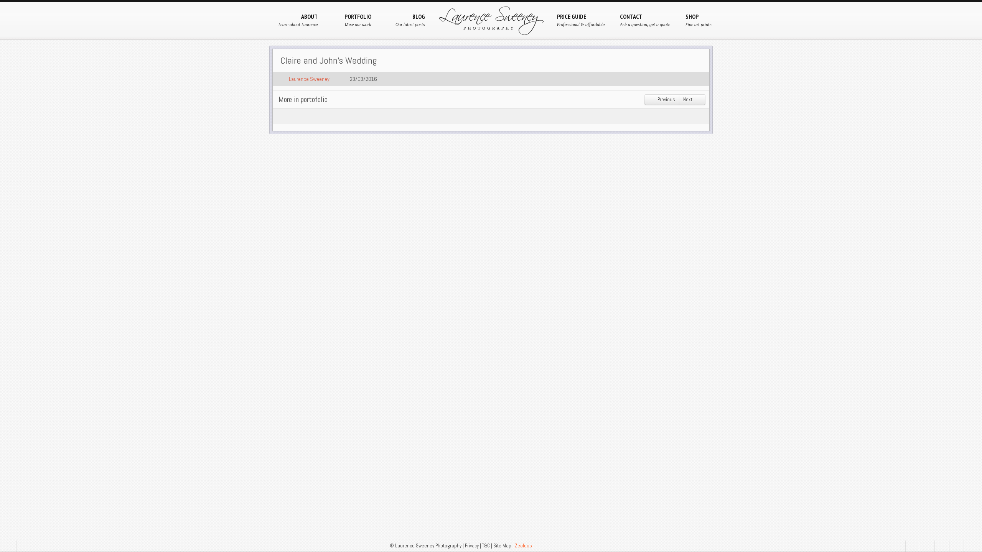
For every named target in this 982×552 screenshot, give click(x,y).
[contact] (9, 546)
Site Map (502, 545)
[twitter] (927, 546)
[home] (24, 546)
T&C (486, 545)
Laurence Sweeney (309, 79)
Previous (665, 99)
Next (688, 99)
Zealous (523, 545)
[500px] (942, 546)
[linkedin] (971, 546)
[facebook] (898, 546)
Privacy (472, 545)
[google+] (912, 546)
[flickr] (956, 546)
